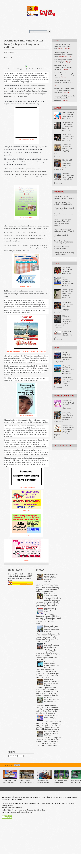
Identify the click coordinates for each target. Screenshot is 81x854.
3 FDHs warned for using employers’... (9, 781)
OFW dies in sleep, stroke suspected (51, 595)
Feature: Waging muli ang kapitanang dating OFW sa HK (64, 230)
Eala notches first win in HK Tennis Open (67, 269)
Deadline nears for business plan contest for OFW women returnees (68, 403)
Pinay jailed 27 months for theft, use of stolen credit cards (67, 163)
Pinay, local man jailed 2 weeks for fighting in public (63, 203)
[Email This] (5, 52)
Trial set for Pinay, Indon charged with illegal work (62, 81)
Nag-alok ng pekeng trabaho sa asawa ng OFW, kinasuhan (63, 242)
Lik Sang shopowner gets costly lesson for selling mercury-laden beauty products (62, 222)
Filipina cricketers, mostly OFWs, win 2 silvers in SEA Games (67, 355)
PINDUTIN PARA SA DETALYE (26, 487)
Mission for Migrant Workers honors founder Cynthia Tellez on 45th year (68, 177)
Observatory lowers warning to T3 (63, 215)
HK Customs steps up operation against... (61, 782)
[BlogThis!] (7, 52)
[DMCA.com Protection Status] (7, 817)
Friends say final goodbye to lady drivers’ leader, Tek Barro (68, 292)
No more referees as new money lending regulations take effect (51, 664)
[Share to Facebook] (11, 52)
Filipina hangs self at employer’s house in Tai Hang (64, 197)
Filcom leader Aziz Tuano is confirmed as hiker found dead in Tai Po (51, 628)
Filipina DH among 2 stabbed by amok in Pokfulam (51, 733)
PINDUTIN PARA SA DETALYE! (26, 139)
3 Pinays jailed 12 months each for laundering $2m (64, 209)
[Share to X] (9, 52)
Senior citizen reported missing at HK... (27, 782)
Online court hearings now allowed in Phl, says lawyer (63, 334)
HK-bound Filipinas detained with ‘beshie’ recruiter (68, 280)
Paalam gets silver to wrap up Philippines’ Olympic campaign (68, 306)
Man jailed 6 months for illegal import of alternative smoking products (64, 75)
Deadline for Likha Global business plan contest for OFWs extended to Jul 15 (63, 149)
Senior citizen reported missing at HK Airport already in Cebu (64, 54)
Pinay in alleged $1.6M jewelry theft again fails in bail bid (67, 125)
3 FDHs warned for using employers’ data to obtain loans (62, 46)
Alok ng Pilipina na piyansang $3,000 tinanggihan (64, 253)
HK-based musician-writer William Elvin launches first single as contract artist (63, 320)
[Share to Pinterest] (13, 52)
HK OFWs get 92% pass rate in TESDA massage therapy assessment (64, 90)
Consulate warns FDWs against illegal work (51, 610)
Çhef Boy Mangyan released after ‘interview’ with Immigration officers (51, 577)
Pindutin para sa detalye (26, 217)
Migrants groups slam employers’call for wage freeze (51, 645)
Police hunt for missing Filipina (61, 236)
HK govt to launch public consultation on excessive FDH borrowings (67, 415)
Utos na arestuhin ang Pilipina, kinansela (61, 247)
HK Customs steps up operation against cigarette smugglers (63, 67)
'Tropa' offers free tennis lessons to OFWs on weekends (68, 368)
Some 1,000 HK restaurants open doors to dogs (68, 136)
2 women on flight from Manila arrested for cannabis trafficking (64, 98)
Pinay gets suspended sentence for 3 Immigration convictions (51, 700)
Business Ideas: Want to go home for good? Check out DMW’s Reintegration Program (64, 430)
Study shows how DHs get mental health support (68, 114)
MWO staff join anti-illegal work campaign (63, 61)
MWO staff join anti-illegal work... (43, 781)
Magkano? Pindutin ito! (26, 286)
